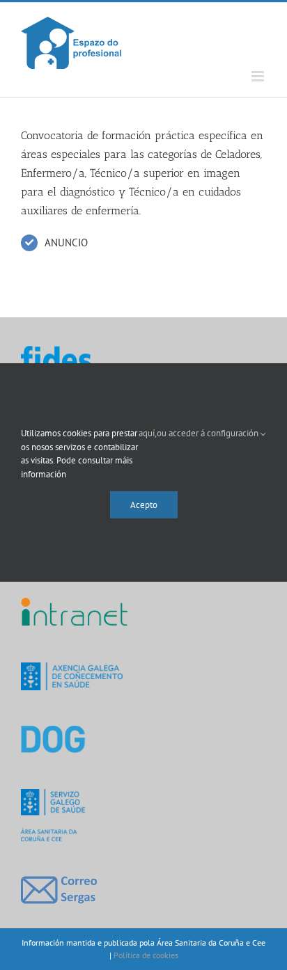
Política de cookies (146, 955)
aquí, (148, 433)
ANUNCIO (66, 242)
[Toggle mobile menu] (258, 76)
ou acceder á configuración (209, 433)
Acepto (143, 505)
